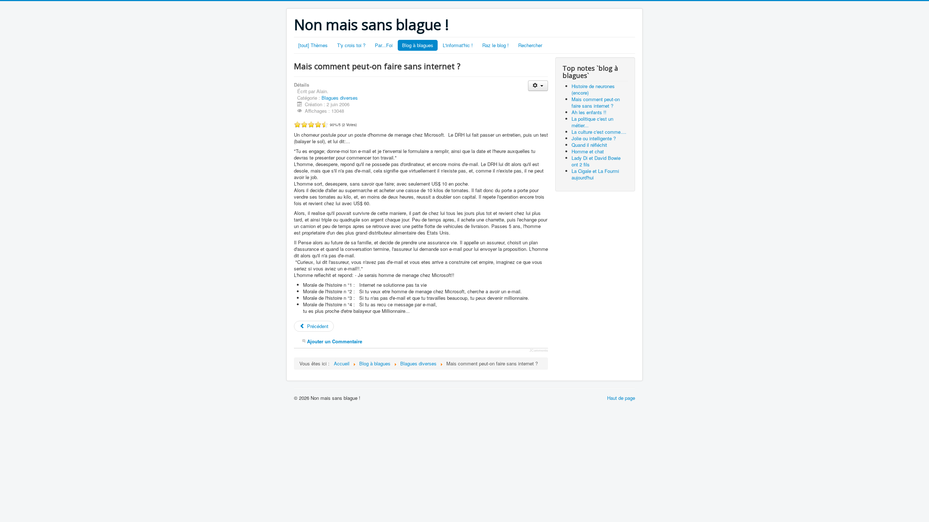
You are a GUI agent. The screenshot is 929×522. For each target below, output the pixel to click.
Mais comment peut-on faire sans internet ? (596, 102)
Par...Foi (384, 45)
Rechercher (530, 45)
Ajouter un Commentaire (334, 341)
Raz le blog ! (495, 45)
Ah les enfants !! (589, 112)
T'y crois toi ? (351, 45)
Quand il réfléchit (589, 144)
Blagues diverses (340, 97)
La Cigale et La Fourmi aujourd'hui (595, 174)
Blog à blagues (417, 45)
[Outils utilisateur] (538, 85)
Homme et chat (588, 151)
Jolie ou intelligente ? (594, 138)
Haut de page (621, 397)
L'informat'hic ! (458, 45)
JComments (538, 350)
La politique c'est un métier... (592, 122)
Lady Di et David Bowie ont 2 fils (596, 161)
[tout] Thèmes (313, 45)
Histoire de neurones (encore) (593, 89)
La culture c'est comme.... (599, 131)
